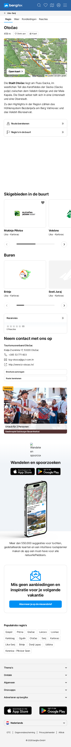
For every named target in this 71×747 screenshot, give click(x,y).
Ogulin (22, 638)
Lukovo (43, 632)
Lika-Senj (10, 644)
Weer (16, 19)
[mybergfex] (58, 5)
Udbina (49, 644)
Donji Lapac (35, 644)
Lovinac (55, 632)
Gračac (31, 632)
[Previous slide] (7, 244)
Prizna (20, 632)
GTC (9, 732)
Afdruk (61, 732)
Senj (44, 638)
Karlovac (54, 638)
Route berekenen (13, 378)
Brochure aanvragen (15, 372)
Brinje (22, 644)
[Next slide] (64, 244)
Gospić (9, 632)
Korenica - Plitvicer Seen (17, 650)
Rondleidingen (29, 19)
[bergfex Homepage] (13, 5)
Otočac (33, 638)
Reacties (43, 19)
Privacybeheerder (47, 732)
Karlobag (10, 638)
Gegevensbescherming (25, 732)
